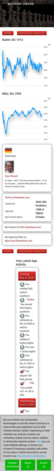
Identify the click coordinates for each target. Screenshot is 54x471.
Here (38, 441)
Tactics (30, 299)
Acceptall (43, 464)
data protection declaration (31, 456)
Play (31, 382)
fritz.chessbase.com (30, 227)
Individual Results (32, 33)
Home (7, 33)
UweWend (11, 176)
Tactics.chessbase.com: (17, 197)
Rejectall (28, 464)
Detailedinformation (13, 464)
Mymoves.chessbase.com (18, 240)
